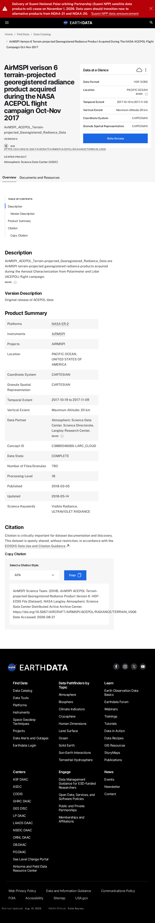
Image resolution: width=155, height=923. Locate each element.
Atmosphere (67, 695)
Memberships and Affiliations (71, 819)
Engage (65, 772)
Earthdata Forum (116, 702)
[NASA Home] (66, 22)
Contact (110, 794)
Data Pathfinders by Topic (74, 685)
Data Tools (20, 698)
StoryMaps (112, 753)
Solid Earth (67, 745)
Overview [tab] (9, 177)
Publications (113, 760)
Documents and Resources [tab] (40, 177)
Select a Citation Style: (24, 565)
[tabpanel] (77, 412)
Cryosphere (67, 716)
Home (9, 34)
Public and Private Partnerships (72, 808)
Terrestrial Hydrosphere (76, 760)
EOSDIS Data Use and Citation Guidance (35, 546)
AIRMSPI (58, 334)
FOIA (11, 898)
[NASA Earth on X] (134, 666)
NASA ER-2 (60, 324)
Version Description (22, 213)
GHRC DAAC (22, 801)
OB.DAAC (19, 845)
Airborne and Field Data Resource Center (30, 868)
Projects (19, 731)
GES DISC (20, 808)
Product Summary (19, 221)
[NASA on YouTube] (143, 666)
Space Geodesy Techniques (24, 722)
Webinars (110, 709)
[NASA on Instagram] (125, 666)
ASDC (17, 787)
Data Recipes (113, 738)
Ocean (63, 738)
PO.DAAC (19, 852)
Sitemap (59, 898)
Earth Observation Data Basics (121, 693)
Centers (19, 772)
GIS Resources (114, 745)
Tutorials (110, 724)
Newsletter (112, 787)
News (108, 772)
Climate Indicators (72, 709)
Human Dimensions (72, 724)
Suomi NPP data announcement (115, 14)
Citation (13, 228)
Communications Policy (118, 891)
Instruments (21, 712)
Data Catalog (42, 34)
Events (109, 779)
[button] (142, 94)
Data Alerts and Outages (30, 738)
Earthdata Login (24, 745)
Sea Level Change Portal (30, 859)
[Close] (151, 9)
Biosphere (66, 702)
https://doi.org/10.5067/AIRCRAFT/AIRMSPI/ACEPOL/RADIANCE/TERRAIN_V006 (55, 149)
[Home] (81, 22)
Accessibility (34, 898)
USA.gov (81, 898)
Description (15, 206)
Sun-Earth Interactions (75, 753)
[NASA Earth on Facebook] (116, 666)
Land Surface (68, 731)
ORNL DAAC (22, 837)
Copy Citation (19, 235)
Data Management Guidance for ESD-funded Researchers (77, 783)
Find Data (23, 34)
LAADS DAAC (23, 823)
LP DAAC (19, 816)
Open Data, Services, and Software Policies (77, 797)
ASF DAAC (20, 779)
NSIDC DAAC (22, 830)
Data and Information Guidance (68, 891)
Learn (108, 683)
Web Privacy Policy (22, 891)
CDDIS (18, 794)
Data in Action (114, 731)
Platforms (20, 705)
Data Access (115, 138)
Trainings (110, 716)
